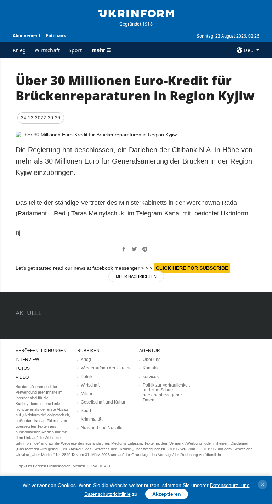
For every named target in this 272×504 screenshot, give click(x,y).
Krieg (19, 50)
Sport (75, 50)
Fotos (23, 368)
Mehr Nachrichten (136, 276)
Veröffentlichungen (41, 350)
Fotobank (56, 36)
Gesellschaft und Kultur (103, 402)
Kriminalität (91, 419)
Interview (27, 359)
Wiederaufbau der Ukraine (106, 368)
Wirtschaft (47, 50)
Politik (86, 376)
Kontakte (151, 368)
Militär (86, 393)
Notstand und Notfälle (102, 427)
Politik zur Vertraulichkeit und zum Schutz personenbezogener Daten (166, 392)
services (151, 376)
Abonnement (26, 36)
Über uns (151, 359)
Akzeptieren (166, 494)
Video (22, 377)
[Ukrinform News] (136, 13)
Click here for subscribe (192, 268)
